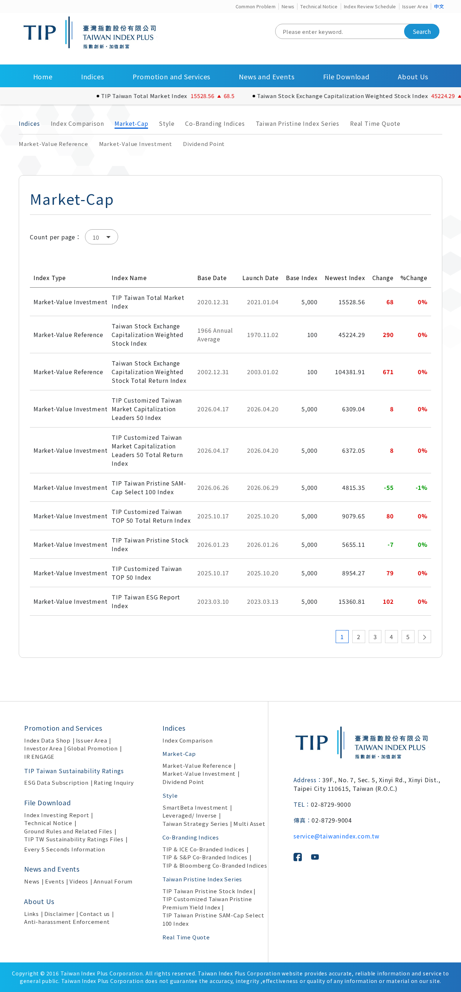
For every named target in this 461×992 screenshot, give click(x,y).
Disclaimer (59, 913)
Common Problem (256, 6)
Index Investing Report (56, 815)
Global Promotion (92, 748)
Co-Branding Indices (215, 123)
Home (43, 76)
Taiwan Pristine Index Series (297, 123)
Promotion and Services (172, 76)
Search (422, 31)
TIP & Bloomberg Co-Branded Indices (214, 865)
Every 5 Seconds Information (64, 849)
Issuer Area (415, 6)
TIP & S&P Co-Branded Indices (204, 857)
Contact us (95, 913)
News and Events (266, 76)
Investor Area (43, 748)
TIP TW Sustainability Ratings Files (74, 839)
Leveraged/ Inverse (189, 815)
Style (166, 123)
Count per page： (55, 236)
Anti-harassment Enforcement (67, 921)
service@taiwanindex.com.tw (337, 836)
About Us (413, 76)
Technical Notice (318, 6)
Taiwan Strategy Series (195, 823)
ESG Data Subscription (56, 782)
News (288, 6)
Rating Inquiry (114, 782)
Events (54, 881)
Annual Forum (113, 881)
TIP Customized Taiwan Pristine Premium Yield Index (207, 903)
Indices (92, 76)
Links (31, 913)
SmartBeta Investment (195, 807)
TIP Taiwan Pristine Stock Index (207, 891)
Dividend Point (204, 143)
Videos (79, 881)
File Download (346, 76)
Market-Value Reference (53, 143)
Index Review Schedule (370, 6)
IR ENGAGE (39, 756)
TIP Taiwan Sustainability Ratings (74, 770)
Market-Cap (131, 123)
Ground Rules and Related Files (68, 831)
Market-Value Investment (135, 143)
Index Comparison (77, 123)
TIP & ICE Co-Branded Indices (203, 849)
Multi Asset (249, 823)
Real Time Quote (375, 123)
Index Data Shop (47, 740)
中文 (439, 6)
